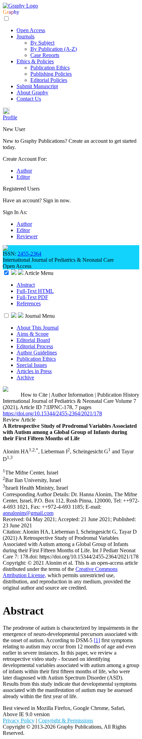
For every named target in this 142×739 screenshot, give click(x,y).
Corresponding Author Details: (37, 494)
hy (16, 12)
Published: (124, 519)
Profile (10, 117)
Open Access (31, 30)
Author (24, 171)
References (29, 303)
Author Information (72, 395)
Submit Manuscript (37, 86)
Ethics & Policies (35, 61)
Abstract (26, 285)
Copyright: (15, 563)
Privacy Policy (18, 720)
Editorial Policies (48, 80)
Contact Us (29, 99)
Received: (14, 519)
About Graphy (32, 92)
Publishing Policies (51, 74)
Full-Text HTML (35, 291)
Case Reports (44, 55)
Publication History (118, 395)
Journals (25, 36)
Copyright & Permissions (65, 720)
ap (11, 12)
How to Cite (34, 395)
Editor (23, 177)
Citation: (12, 532)
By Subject (42, 43)
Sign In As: (15, 212)
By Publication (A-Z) (53, 49)
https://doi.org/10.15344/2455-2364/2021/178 (52, 413)
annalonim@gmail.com (28, 513)
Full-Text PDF (32, 297)
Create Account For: (25, 159)
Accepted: (69, 519)
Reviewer (27, 236)
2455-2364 (29, 254)
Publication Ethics (50, 68)
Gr (6, 12)
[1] (97, 640)
